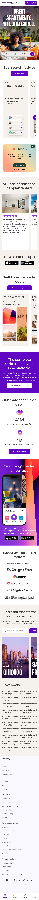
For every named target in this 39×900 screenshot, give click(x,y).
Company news (7, 770)
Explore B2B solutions (19, 385)
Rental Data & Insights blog (11, 849)
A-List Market (6, 834)
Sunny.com (6, 778)
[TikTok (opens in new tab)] (32, 880)
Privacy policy (7, 863)
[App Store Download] (12, 263)
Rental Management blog (11, 846)
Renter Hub (6, 799)
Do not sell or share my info (12, 874)
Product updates (8, 774)
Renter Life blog (7, 814)
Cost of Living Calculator (10, 806)
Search (33, 631)
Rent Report (6, 817)
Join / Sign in (31, 3)
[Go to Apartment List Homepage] (9, 2)
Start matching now (19, 288)
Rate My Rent (6, 802)
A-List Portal (6, 827)
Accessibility (6, 870)
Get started (19, 74)
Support (5, 781)
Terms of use (6, 867)
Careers (4, 766)
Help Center (6, 853)
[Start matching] (32, 54)
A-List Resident (7, 842)
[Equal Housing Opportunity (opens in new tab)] (7, 880)
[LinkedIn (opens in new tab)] (11, 880)
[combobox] (15, 631)
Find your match (19, 451)
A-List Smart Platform (9, 831)
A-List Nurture (7, 838)
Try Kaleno (18, 165)
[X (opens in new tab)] (19, 880)
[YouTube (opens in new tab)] (23, 880)
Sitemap (5, 789)
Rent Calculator (7, 810)
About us (5, 763)
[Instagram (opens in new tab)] (28, 880)
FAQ (3, 785)
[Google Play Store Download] (27, 263)
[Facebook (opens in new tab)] (15, 880)
